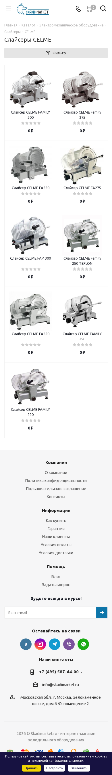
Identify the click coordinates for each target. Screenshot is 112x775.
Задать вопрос (56, 584)
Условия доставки (56, 552)
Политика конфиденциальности (56, 480)
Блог (56, 576)
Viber (69, 644)
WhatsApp (83, 644)
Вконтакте (26, 644)
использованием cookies (87, 756)
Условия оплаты (56, 544)
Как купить (56, 520)
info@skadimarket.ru (60, 684)
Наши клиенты (56, 536)
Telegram (54, 644)
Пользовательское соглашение (56, 488)
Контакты (56, 496)
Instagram (40, 644)
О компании (56, 472)
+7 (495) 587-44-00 (59, 671)
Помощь (56, 566)
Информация (56, 510)
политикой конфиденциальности (57, 760)
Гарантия (56, 528)
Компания (56, 462)
